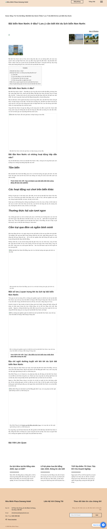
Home (7, 16)
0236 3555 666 (16, 516)
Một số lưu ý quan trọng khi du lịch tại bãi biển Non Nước (23, 82)
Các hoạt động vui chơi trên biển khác (21, 76)
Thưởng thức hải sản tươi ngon (19, 78)
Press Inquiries (12, 519)
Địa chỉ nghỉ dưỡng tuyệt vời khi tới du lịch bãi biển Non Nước (25, 83)
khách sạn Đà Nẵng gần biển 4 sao (31, 425)
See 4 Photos (93, 31)
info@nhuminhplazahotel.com (20, 513)
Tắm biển (14, 74)
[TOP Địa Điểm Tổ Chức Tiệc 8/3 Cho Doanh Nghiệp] (84, 453)
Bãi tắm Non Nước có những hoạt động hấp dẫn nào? (22, 72)
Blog (11, 16)
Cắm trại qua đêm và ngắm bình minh (21, 80)
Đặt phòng (77, 1)
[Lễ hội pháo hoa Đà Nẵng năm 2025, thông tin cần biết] (53, 453)
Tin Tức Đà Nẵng (19, 16)
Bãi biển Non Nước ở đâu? (16, 71)
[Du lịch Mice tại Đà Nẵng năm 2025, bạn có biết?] (23, 453)
